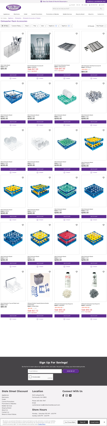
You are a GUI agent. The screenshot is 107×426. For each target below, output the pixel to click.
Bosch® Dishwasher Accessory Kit (35, 65)
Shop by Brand (80, 14)
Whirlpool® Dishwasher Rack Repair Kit (64, 303)
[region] (53, 422)
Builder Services (67, 14)
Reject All (82, 422)
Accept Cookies (95, 422)
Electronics (17, 14)
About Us (90, 14)
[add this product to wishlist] (23, 34)
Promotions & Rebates (52, 14)
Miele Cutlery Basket (5, 65)
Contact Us (101, 14)
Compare (14, 78)
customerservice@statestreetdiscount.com (46, 405)
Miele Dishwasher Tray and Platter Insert (10, 303)
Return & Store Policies (9, 414)
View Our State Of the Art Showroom (54, 1)
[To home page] (13, 7)
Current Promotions (36, 14)
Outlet (25, 14)
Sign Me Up (71, 371)
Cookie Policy (41, 424)
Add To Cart (13, 75)
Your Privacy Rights (70, 422)
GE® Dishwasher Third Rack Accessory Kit (91, 65)
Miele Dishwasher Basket (6, 115)
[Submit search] (101, 8)
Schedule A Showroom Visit (96, 1)
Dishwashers (18, 18)
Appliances (6, 14)
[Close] (104, 422)
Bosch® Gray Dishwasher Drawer (62, 65)
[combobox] (17, 25)
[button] (70, 5)
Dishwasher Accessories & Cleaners (32, 18)
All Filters (6, 25)
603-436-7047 (41, 401)
